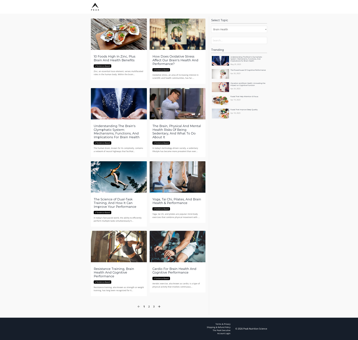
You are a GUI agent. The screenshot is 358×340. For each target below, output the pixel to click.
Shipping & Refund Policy (218, 327)
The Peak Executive (221, 330)
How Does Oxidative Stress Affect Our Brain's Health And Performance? (175, 60)
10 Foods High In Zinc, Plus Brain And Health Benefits (114, 58)
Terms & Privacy (222, 324)
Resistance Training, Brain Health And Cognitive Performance (114, 272)
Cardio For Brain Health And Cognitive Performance (174, 270)
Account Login (223, 333)
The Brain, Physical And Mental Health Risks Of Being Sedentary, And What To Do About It (176, 131)
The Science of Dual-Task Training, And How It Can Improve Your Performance (115, 203)
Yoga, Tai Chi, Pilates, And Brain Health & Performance (176, 201)
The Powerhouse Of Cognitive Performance (248, 70)
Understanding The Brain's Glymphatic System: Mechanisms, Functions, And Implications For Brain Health (117, 131)
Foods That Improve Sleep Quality (244, 110)
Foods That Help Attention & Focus (244, 96)
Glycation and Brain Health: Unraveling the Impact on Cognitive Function (247, 84)
